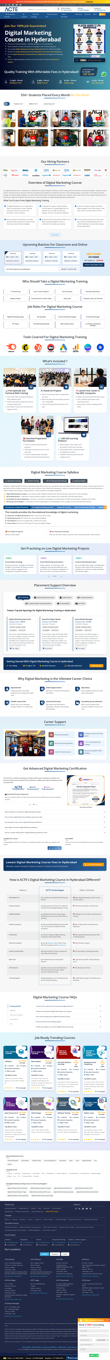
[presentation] (48, 576)
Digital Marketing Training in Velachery (17, 1188)
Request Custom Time (68, 269)
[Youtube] (16, 5)
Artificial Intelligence (34, 1230)
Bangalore (97, 8)
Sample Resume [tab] (66, 597)
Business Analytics (96, 1173)
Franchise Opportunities (91, 1219)
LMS (103, 14)
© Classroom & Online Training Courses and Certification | (42, 1354)
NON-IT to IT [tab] (33, 104)
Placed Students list (51, 15)
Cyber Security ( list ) (62, 1173)
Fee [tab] (11, 1024)
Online (65, 1254)
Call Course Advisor (94, 864)
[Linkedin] (9, 5)
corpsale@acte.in (59, 1245)
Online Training (48, 1219)
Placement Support (53, 943)
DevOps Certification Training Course (30, 1227)
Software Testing (36, 1160)
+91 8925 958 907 (59, 1242)
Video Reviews (9, 1211)
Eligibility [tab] (13, 1010)
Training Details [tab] (15, 1006)
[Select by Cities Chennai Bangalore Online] (40, 9)
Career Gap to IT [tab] (49, 104)
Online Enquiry (65, 8)
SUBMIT (92, 1355)
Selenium (36, 1176)
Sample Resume (23, 1208)
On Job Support (56, 1208)
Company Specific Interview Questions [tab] (40, 603)
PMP (43, 1173)
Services (14, 1219)
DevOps (9, 1176)
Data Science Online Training (84, 1227)
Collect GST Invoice (51, 1211)
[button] (31, 804)
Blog (39, 1208)
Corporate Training (35, 15)
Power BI (9, 1173)
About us (7, 1219)
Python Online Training (49, 1227)
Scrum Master (36, 1173)
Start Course (96, 666)
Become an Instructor (75, 1219)
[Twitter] (13, 5)
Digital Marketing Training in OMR (83, 1188)
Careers (30, 1219)
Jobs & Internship (64, 15)
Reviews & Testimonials (22, 1211)
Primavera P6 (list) (27, 1176)
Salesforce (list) (26, 1173)
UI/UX (77, 1160)
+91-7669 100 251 (66, 10)
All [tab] (6, 104)
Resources (78, 14)
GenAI (70, 1160)
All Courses (24, 15)
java (95, 1160)
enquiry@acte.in (43, 1245)
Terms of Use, (71, 1347)
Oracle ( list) (17, 1173)
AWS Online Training (11, 1227)
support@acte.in (75, 1245)
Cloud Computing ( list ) (50, 1160)
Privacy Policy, (26, 1347)
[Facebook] (20, 5)
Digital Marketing (86, 1160)
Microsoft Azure (85, 1173)
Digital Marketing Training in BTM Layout (40, 1192)
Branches (88, 14)
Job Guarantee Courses (9, 15)
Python (10, 1164)
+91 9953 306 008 (12, 1242)
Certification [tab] (14, 1019)
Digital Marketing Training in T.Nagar (17, 1192)
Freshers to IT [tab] (18, 104)
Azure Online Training (49, 1230)
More (95, 14)
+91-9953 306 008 (83, 10)
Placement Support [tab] (16, 1015)
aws (15, 1176)
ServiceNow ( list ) (74, 1173)
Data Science (62, 1160)
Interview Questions (10, 1208)
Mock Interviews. (61, 945)
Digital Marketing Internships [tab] (45, 597)
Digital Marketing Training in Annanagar (41, 1188)
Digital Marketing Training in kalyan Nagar (42, 1195)
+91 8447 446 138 (75, 1242)
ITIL (19, 1176)
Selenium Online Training (66, 1227)
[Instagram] (6, 5)
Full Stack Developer (13, 1160)
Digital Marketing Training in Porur (63, 1188)
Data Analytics (25, 1160)
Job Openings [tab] (24, 597)
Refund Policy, (37, 1347)
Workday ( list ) (51, 1173)
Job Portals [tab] (81, 603)
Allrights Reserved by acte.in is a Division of (69, 1354)
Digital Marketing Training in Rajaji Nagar (18, 1195)
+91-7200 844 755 (99, 10)
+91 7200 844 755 (28, 1242)
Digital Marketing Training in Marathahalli (87, 1192)
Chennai (80, 8)
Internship (46, 1208)
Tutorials (33, 1208)
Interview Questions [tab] (86, 597)
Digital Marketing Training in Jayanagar (63, 1192)
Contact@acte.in (11, 1245)
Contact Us (38, 1219)
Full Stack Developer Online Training (15, 1230)
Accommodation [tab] (65, 603)
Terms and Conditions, (49, 1347)
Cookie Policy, (62, 1347)
